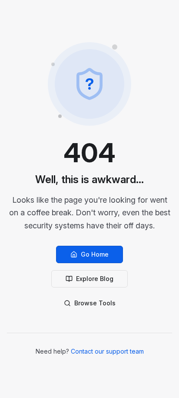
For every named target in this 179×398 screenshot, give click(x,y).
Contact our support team (107, 351)
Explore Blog (94, 278)
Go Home (95, 254)
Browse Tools (95, 303)
